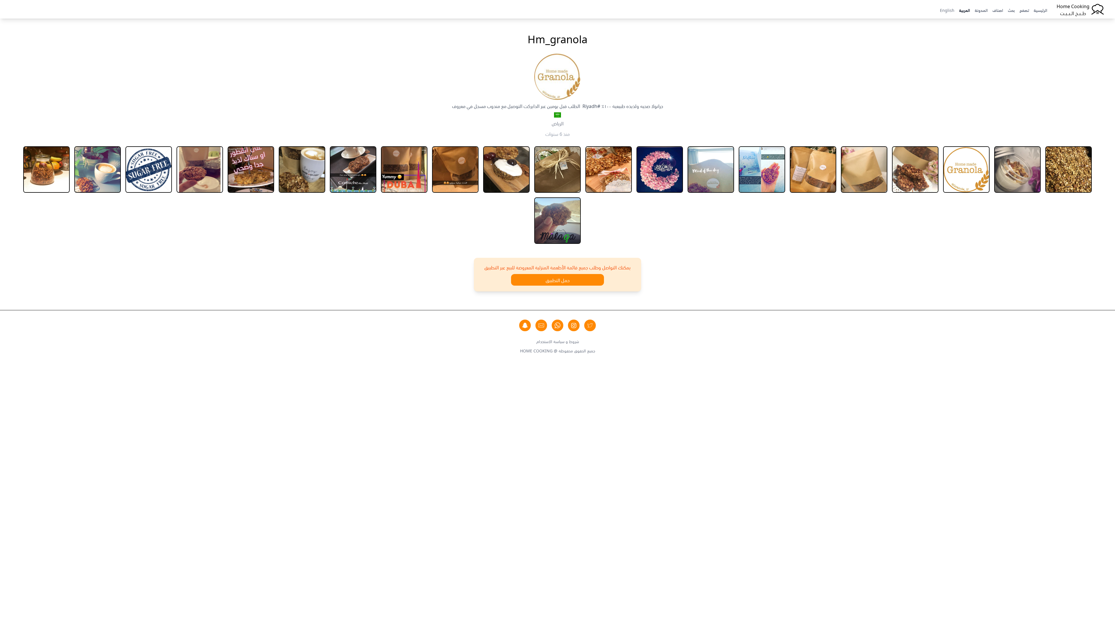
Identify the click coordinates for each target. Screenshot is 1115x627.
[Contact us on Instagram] (574, 325)
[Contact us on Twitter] (590, 325)
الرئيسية (1040, 10)
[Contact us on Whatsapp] (557, 325)
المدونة (981, 10)
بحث (1011, 10)
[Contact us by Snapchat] (525, 325)
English (947, 10)
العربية (964, 10)
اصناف (997, 10)
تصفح (1024, 10)
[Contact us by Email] (541, 325)
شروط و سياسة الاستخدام (557, 341)
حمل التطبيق (558, 279)
